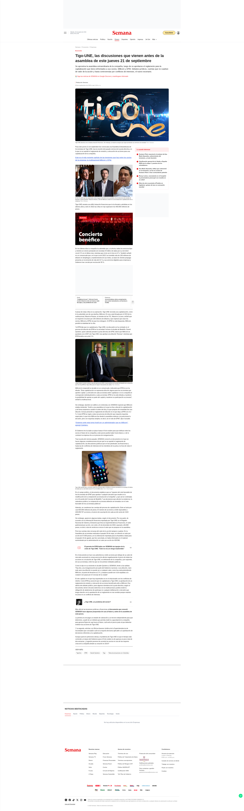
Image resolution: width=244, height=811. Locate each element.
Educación (106, 753)
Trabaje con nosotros (168, 764)
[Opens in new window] (70, 800)
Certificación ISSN (123, 770)
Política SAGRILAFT (124, 767)
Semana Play (93, 753)
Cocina (105, 767)
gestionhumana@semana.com (148, 772)
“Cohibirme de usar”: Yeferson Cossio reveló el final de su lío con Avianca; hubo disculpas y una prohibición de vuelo (88, 301)
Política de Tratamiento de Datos (128, 757)
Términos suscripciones (125, 760)
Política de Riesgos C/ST (125, 764)
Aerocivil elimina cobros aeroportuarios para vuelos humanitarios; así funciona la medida (116, 301)
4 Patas (91, 774)
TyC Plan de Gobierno (124, 774)
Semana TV (92, 757)
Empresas (93, 47)
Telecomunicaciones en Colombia (118, 653)
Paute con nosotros (167, 767)
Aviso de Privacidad (72, 804)
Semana (77, 47)
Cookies (164, 771)
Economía (85, 47)
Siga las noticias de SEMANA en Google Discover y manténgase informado (102, 76)
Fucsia (91, 770)
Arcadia (91, 764)
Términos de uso (123, 753)
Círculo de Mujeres (108, 770)
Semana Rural (107, 764)
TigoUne (78, 653)
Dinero (91, 760)
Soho (90, 767)
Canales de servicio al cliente (170, 761)
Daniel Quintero (95, 653)
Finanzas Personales (109, 760)
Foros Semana (107, 757)
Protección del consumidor (147, 753)
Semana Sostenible (109, 774)
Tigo (104, 653)
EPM (85, 653)
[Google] (66, 800)
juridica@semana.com (146, 765)
